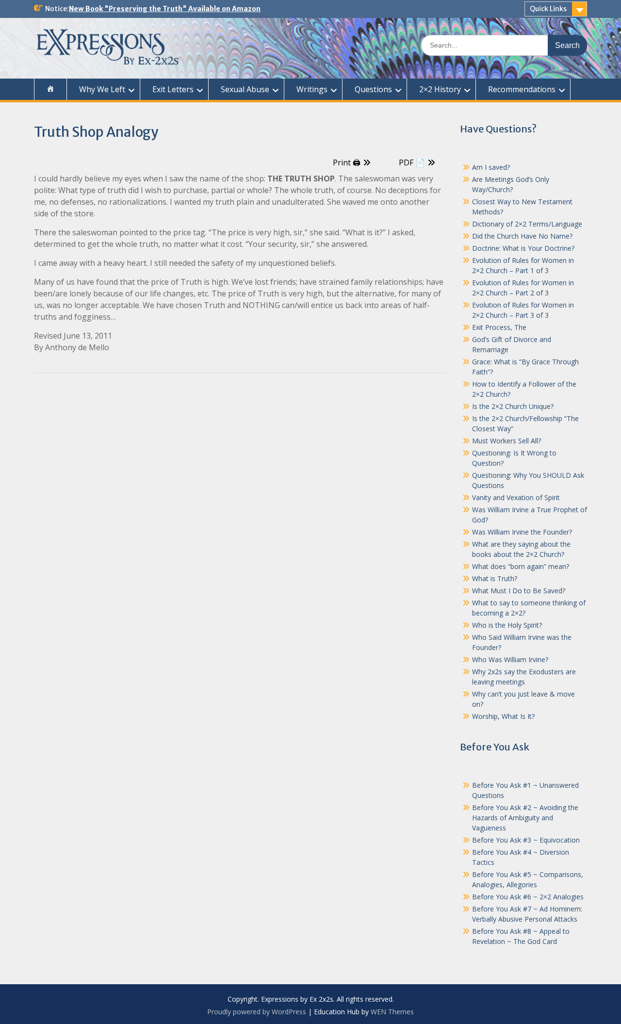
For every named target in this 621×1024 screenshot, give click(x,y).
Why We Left (102, 89)
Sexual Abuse (245, 89)
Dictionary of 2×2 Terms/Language (527, 223)
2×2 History (440, 89)
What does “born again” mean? (520, 566)
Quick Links (548, 8)
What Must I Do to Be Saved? (518, 590)
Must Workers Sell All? (506, 440)
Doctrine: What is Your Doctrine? (523, 248)
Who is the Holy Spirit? (507, 625)
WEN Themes (392, 1011)
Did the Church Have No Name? (522, 236)
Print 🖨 (346, 162)
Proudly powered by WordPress (256, 1011)
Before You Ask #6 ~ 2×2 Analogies (528, 896)
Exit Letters (173, 89)
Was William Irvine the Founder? (522, 531)
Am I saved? (491, 167)
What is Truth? (494, 578)
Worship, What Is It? (503, 716)
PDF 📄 (412, 162)
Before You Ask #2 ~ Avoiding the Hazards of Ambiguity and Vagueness (525, 817)
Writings (311, 89)
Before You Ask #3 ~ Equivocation (526, 840)
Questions (373, 89)
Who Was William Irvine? (510, 659)
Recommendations (522, 89)
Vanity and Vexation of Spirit (516, 497)
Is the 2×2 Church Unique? (513, 406)
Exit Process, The (499, 327)
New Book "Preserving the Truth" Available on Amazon (165, 8)
